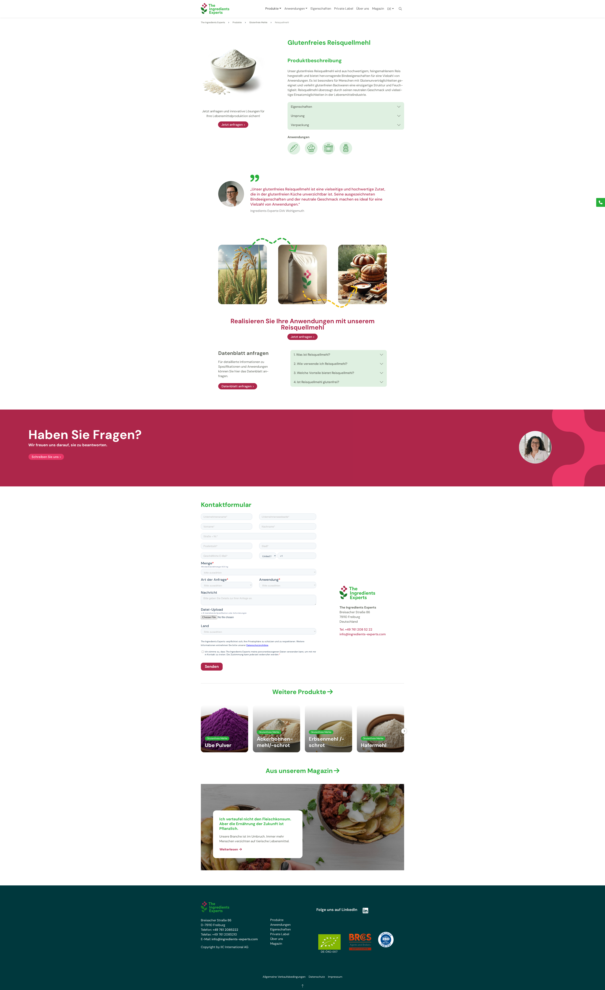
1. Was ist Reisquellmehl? (312, 355)
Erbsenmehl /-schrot (326, 742)
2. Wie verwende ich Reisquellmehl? (320, 364)
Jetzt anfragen (232, 125)
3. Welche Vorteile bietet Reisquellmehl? (324, 373)
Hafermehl (373, 745)
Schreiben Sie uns (45, 457)
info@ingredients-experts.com (363, 634)
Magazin (378, 8)
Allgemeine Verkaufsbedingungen (284, 977)
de (389, 9)
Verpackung (300, 125)
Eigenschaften (321, 8)
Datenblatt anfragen (237, 386)
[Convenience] (328, 148)
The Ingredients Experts (213, 22)
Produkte (272, 8)
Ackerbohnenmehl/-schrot (275, 742)
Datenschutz (317, 977)
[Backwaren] (294, 148)
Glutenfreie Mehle (258, 22)
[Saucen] (346, 148)
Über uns (362, 8)
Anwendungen (294, 8)
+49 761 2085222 (225, 930)
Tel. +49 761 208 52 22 (356, 629)
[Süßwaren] (311, 148)
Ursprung (298, 116)
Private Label (343, 8)
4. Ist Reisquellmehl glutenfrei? (316, 382)
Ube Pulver (218, 745)
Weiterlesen (228, 849)
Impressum (335, 977)
